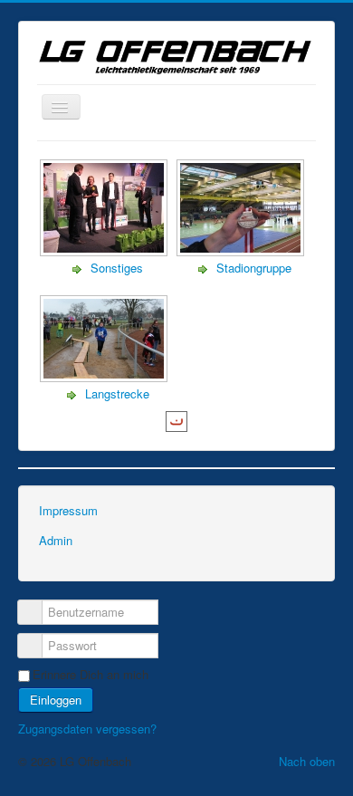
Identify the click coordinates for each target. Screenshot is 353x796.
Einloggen (55, 699)
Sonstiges (117, 267)
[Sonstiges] (105, 251)
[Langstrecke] (105, 377)
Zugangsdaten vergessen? (87, 728)
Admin (55, 540)
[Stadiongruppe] (242, 251)
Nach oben (307, 761)
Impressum (68, 510)
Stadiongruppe (253, 267)
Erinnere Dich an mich (90, 675)
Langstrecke (117, 393)
